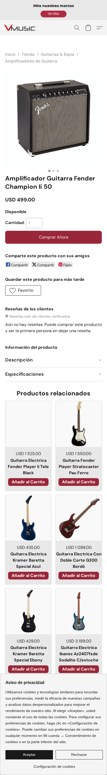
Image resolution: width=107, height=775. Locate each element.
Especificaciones (24, 374)
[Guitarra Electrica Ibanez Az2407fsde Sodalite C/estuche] (79, 611)
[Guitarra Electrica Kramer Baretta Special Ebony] (28, 611)
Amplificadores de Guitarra (31, 61)
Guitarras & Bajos (57, 54)
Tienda (28, 54)
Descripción (19, 360)
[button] (53, 14)
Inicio (10, 54)
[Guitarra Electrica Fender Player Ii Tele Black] (28, 424)
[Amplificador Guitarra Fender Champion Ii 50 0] (53, 118)
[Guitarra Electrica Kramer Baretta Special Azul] (28, 518)
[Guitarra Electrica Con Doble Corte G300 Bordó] (79, 518)
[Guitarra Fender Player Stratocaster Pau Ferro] (79, 424)
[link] (54, 764)
